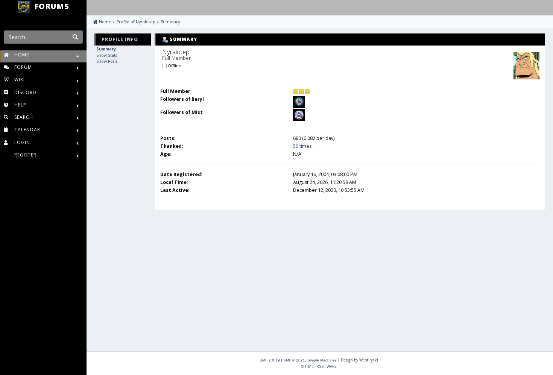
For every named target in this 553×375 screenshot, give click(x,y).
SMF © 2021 (294, 360)
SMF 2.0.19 (270, 360)
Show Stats (106, 55)
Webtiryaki (368, 360)
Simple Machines (322, 360)
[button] (94, 7)
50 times (302, 146)
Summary (106, 49)
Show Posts (106, 61)
